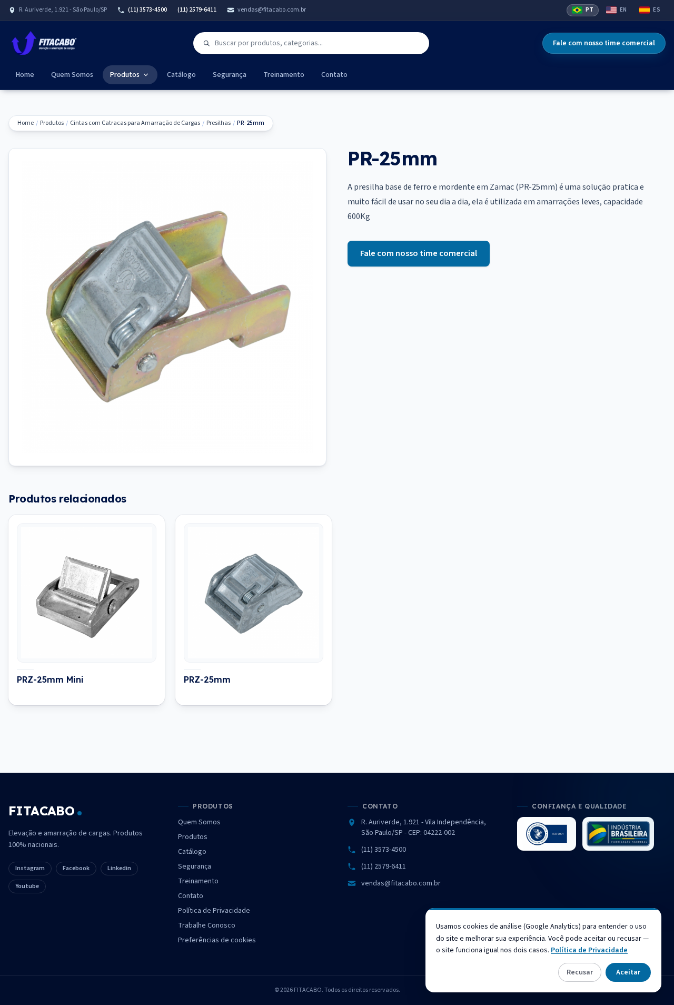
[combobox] (311, 43)
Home (25, 75)
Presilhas (218, 123)
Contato (334, 75)
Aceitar (628, 972)
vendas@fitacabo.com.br (271, 10)
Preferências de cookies (217, 940)
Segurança (229, 75)
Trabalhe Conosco (206, 925)
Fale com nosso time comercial (604, 43)
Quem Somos (72, 75)
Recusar (580, 972)
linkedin (119, 868)
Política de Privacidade (214, 910)
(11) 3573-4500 (147, 10)
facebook (76, 868)
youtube (27, 886)
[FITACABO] (44, 43)
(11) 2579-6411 (196, 10)
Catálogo (181, 75)
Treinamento (283, 75)
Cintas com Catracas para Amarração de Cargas (135, 123)
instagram (30, 868)
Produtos (125, 75)
